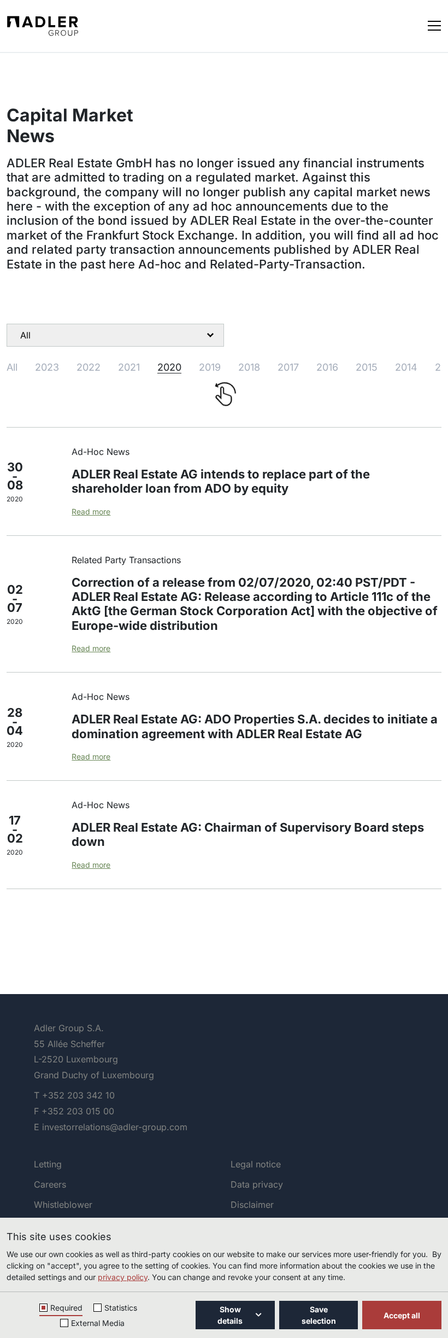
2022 (88, 367)
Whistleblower (63, 1204)
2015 (367, 367)
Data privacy (257, 1184)
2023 (47, 367)
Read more (91, 511)
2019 (210, 367)
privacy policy (123, 1277)
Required (66, 1308)
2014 (406, 367)
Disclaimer (252, 1204)
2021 (129, 367)
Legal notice (256, 1164)
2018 (249, 367)
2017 (288, 367)
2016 (327, 367)
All (12, 367)
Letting (48, 1164)
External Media (98, 1323)
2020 (169, 367)
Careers (50, 1184)
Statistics (120, 1308)
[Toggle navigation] (434, 24)
